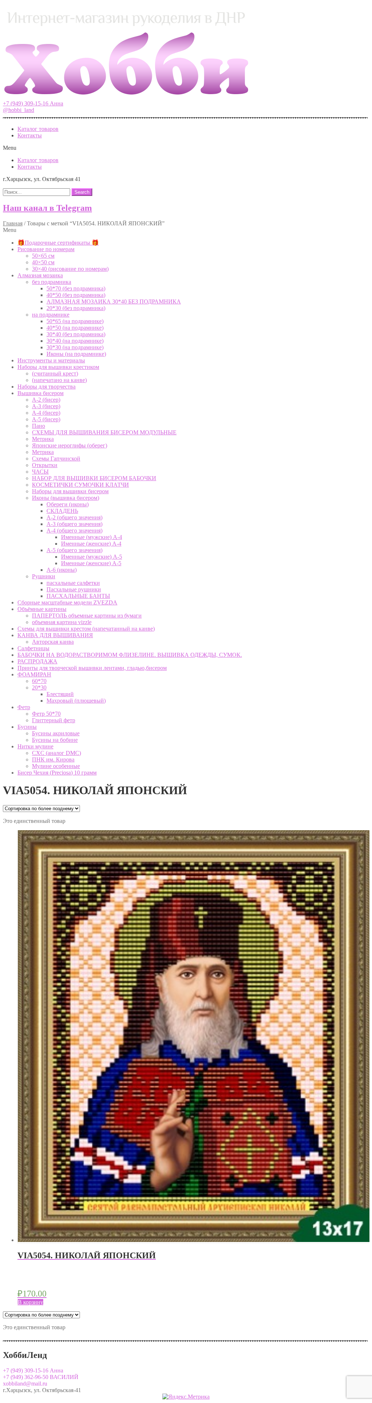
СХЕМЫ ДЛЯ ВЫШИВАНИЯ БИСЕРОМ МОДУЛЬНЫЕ (104, 432)
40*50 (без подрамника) (75, 295)
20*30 (39, 687)
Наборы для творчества (46, 386)
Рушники (43, 576)
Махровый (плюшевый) (76, 701)
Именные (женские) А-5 (91, 563)
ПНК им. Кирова (53, 759)
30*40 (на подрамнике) (75, 341)
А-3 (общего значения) (74, 524)
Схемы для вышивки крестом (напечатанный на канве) (86, 629)
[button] (33, 103)
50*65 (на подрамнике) (75, 321)
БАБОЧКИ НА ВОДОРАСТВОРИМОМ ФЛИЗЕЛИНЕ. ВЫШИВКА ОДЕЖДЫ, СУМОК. (129, 655)
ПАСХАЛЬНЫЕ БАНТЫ (78, 596)
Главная (13, 223)
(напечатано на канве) (59, 380)
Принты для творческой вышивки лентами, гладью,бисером (92, 668)
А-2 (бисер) (46, 400)
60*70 (39, 681)
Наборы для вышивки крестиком (58, 367)
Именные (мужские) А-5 (91, 557)
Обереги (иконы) (67, 504)
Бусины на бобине (55, 740)
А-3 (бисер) (46, 406)
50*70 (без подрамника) (75, 288)
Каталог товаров (37, 129)
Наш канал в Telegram (47, 208)
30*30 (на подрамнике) (75, 347)
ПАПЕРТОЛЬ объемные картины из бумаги (87, 615)
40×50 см (43, 262)
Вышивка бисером (40, 393)
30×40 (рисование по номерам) (70, 269)
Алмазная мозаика (40, 275)
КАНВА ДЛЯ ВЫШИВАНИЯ (55, 635)
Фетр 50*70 (46, 714)
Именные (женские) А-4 (91, 543)
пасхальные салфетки (73, 583)
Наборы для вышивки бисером (70, 491)
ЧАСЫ (40, 472)
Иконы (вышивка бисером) (65, 498)
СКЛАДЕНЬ (62, 511)
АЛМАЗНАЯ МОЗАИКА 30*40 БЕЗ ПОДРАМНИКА (113, 301)
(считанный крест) (55, 373)
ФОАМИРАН (34, 674)
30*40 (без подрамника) (75, 334)
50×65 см (43, 256)
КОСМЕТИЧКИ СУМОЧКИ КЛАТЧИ (80, 485)
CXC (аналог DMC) (56, 753)
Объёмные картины (41, 609)
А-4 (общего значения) (74, 530)
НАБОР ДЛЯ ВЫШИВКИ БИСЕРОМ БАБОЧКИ (94, 478)
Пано (38, 426)
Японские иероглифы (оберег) (69, 445)
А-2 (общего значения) (74, 517)
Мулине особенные (56, 766)
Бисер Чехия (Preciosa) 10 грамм (57, 772)
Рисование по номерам (45, 249)
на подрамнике (50, 314)
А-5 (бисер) (46, 419)
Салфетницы (33, 648)
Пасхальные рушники (73, 589)
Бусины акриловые (56, 733)
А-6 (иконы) (61, 570)
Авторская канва (53, 642)
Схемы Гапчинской (56, 458)
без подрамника (51, 282)
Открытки (44, 465)
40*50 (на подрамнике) (75, 328)
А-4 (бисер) (46, 413)
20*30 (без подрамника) (75, 308)
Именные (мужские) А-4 (91, 537)
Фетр (23, 707)
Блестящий (60, 694)
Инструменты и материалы (51, 360)
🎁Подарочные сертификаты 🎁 (58, 243)
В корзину (30, 1302)
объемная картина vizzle (62, 622)
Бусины (27, 727)
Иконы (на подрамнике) (76, 354)
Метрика (43, 439)
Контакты (29, 135)
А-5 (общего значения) (74, 550)
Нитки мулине (35, 746)
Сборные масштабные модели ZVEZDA (67, 602)
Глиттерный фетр (53, 720)
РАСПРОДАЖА (37, 661)
